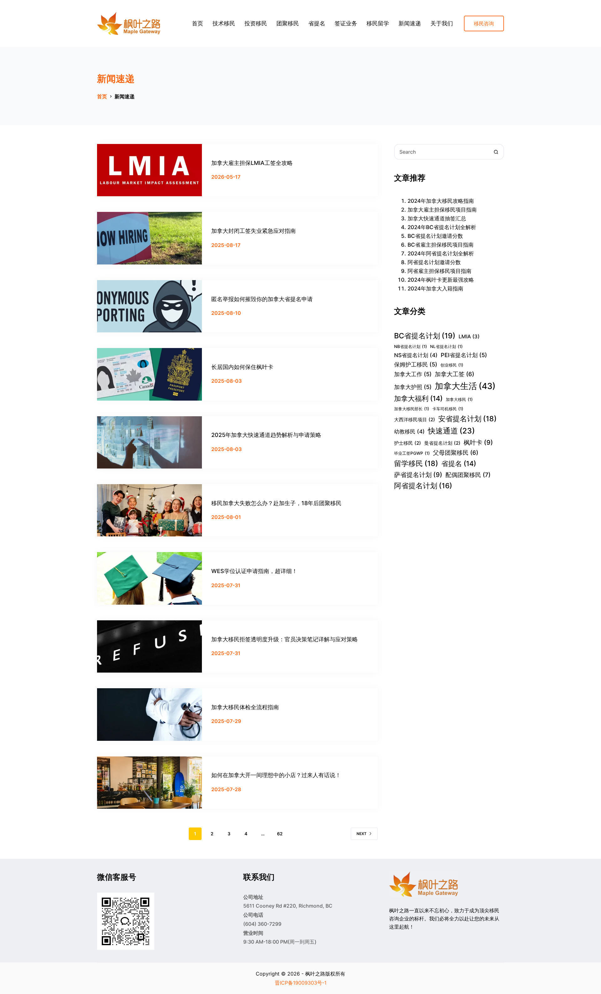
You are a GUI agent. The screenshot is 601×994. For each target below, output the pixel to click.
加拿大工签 (454, 374)
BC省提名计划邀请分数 (435, 236)
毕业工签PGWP (412, 453)
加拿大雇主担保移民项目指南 (442, 210)
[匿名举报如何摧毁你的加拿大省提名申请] (149, 306)
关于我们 (441, 23)
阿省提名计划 (423, 485)
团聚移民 (287, 23)
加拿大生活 (465, 386)
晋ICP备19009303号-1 (300, 983)
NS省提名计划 (416, 355)
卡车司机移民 (447, 408)
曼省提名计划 (442, 443)
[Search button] (496, 152)
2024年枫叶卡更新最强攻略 (441, 280)
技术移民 (224, 23)
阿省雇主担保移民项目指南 (439, 271)
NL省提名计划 (446, 346)
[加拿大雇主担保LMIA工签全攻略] (149, 170)
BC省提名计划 (424, 335)
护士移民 (407, 443)
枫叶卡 (478, 442)
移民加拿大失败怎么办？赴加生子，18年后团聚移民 (276, 503)
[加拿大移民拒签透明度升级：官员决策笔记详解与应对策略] (149, 646)
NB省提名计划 (410, 346)
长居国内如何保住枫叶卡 (242, 367)
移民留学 (378, 23)
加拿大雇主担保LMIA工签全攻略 (252, 163)
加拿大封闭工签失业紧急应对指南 (253, 231)
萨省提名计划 (418, 475)
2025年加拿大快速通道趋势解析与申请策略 (266, 435)
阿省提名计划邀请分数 (434, 262)
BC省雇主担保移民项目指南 (441, 245)
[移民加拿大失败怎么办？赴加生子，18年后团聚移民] (149, 510)
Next (362, 833)
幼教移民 (409, 431)
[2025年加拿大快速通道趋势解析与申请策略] (149, 442)
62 (280, 833)
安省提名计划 (467, 418)
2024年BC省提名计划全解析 (442, 227)
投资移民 (255, 23)
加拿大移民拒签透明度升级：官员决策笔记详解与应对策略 (284, 639)
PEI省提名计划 (464, 354)
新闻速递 (409, 23)
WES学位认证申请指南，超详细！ (254, 571)
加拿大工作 (413, 374)
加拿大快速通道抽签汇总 (437, 218)
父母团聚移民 (455, 452)
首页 (197, 23)
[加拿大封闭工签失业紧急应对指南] (149, 238)
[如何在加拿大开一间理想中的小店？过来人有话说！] (149, 782)
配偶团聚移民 (468, 475)
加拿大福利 (418, 398)
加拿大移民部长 (411, 408)
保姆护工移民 (415, 364)
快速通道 (451, 430)
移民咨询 (484, 23)
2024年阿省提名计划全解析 (441, 253)
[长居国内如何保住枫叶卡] (149, 374)
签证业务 (346, 23)
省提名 (316, 23)
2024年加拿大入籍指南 (435, 288)
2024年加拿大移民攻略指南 (441, 201)
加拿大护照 (413, 386)
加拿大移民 (459, 399)
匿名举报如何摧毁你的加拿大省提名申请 (262, 299)
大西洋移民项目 (414, 420)
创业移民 (451, 364)
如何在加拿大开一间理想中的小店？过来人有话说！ (276, 775)
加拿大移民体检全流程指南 (245, 707)
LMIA (469, 336)
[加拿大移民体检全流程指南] (149, 714)
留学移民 (416, 463)
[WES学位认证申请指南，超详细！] (149, 578)
